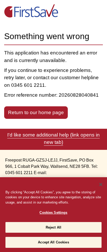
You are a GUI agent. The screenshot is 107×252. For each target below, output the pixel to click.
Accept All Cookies (53, 242)
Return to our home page (36, 112)
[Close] (100, 184)
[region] (53, 214)
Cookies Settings (53, 212)
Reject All (53, 227)
